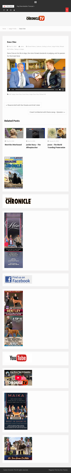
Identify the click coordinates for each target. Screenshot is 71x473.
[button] (36, 75)
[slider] (35, 89)
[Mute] (60, 89)
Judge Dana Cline (34, 94)
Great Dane (25, 94)
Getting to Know (46, 46)
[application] (36, 75)
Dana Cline (19, 94)
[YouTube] (14, 10)
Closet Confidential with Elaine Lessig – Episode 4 (46, 112)
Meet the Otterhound (13, 145)
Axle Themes (64, 470)
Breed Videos (32, 46)
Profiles (11, 49)
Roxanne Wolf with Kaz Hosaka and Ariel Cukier (24, 105)
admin (22, 46)
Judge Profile (55, 46)
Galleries (39, 46)
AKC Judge (12, 94)
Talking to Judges (19, 49)
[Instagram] (10, 10)
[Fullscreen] (63, 89)
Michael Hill (42, 94)
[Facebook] (3, 10)
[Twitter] (7, 10)
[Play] (9, 89)
